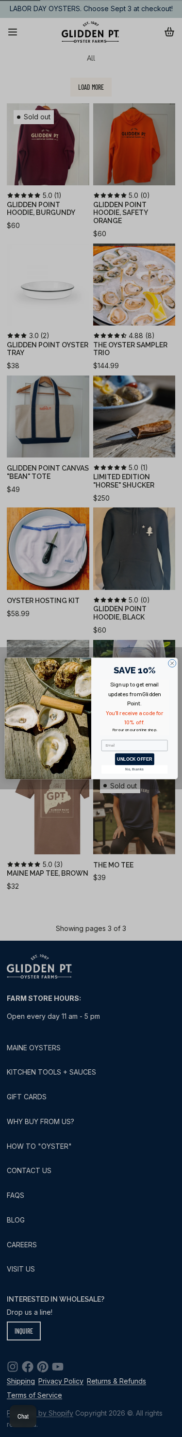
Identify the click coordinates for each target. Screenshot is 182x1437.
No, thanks (134, 769)
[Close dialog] (172, 663)
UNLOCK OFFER (134, 759)
